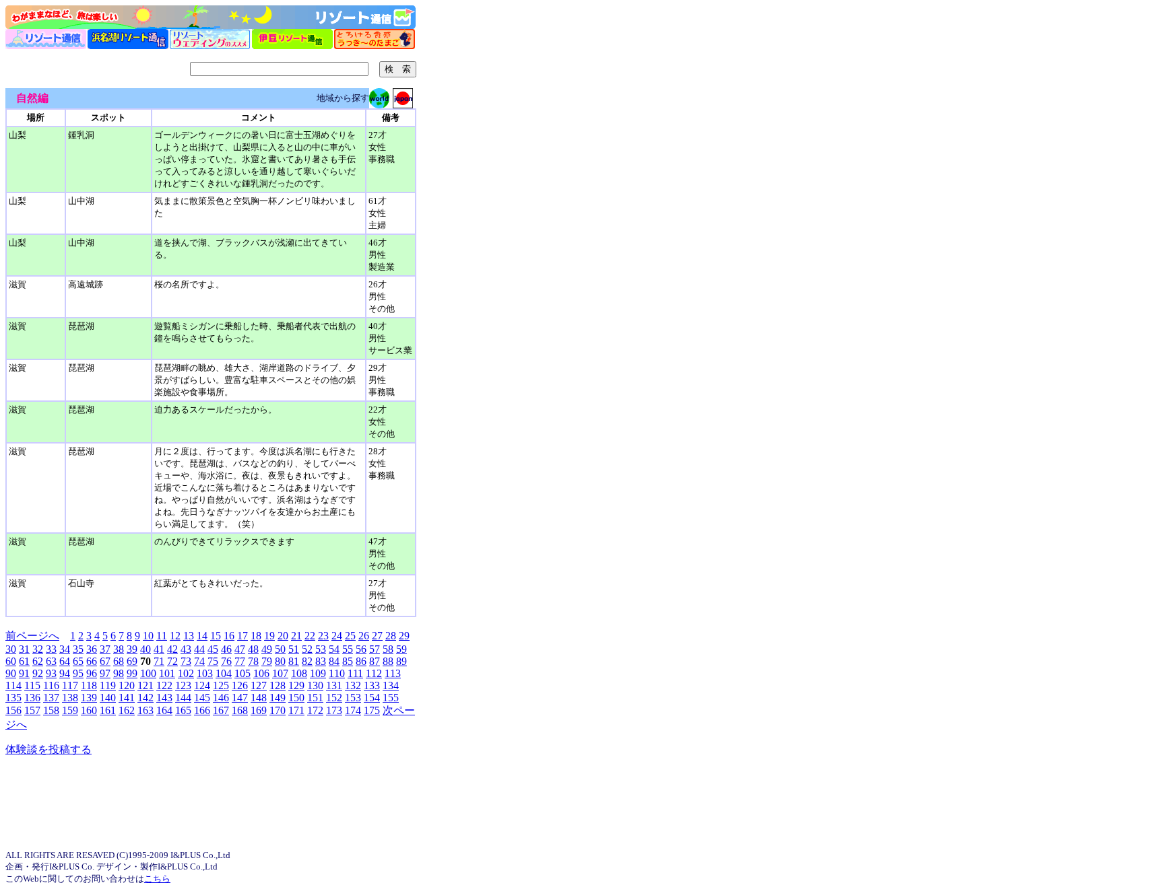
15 (215, 635)
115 (32, 685)
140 (108, 697)
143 (164, 697)
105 (242, 673)
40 (145, 649)
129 (296, 685)
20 (283, 635)
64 (64, 661)
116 (51, 685)
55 (347, 649)
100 (148, 673)
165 (183, 710)
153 (353, 697)
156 (13, 710)
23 (323, 635)
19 (269, 635)
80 (280, 661)
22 (309, 635)
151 (315, 697)
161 (108, 710)
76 (226, 661)
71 (159, 661)
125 (221, 685)
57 (374, 649)
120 (127, 685)
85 (347, 661)
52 (307, 649)
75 (212, 661)
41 (159, 649)
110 (337, 673)
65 (78, 661)
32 (37, 649)
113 (393, 673)
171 (296, 710)
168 (240, 710)
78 (253, 661)
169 (259, 710)
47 (239, 649)
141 (127, 697)
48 (253, 649)
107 (280, 673)
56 (361, 649)
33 (51, 649)
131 (334, 685)
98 (118, 673)
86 (361, 661)
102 (186, 673)
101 (167, 673)
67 (105, 661)
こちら (157, 879)
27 (377, 635)
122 (164, 685)
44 (199, 649)
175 (372, 710)
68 (118, 661)
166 (202, 710)
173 (334, 710)
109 (318, 673)
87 (374, 661)
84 (334, 661)
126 (240, 685)
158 (51, 710)
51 (293, 649)
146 (221, 697)
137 (51, 697)
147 (240, 697)
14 (202, 635)
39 (132, 649)
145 (202, 697)
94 (64, 673)
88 (388, 661)
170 (277, 710)
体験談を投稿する (48, 749)
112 (374, 673)
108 (299, 673)
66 (91, 661)
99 (132, 673)
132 (353, 685)
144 (183, 697)
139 (89, 697)
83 (320, 661)
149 (277, 697)
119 (108, 685)
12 (175, 635)
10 (148, 635)
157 (32, 710)
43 (186, 649)
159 (70, 710)
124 (202, 685)
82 (307, 661)
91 (24, 673)
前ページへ (32, 635)
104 (224, 673)
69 (132, 661)
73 (186, 661)
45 (212, 649)
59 (401, 649)
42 (172, 649)
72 (172, 661)
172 (315, 710)
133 (372, 685)
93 (51, 673)
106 (261, 673)
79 (266, 661)
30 (10, 649)
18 (256, 635)
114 (13, 685)
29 (404, 635)
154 (372, 697)
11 (161, 635)
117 (70, 685)
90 (10, 673)
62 (37, 661)
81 (293, 661)
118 (89, 685)
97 (105, 673)
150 (296, 697)
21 (296, 635)
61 (24, 661)
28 (390, 635)
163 (145, 710)
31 (24, 649)
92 (37, 673)
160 (89, 710)
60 (10, 661)
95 (78, 673)
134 (391, 685)
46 (226, 649)
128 (277, 685)
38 (118, 649)
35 (78, 649)
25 (350, 635)
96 (91, 673)
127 (259, 685)
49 (266, 649)
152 (334, 697)
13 (188, 635)
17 (242, 635)
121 (145, 685)
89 (401, 661)
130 (315, 685)
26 (363, 635)
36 (91, 649)
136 (32, 697)
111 (355, 673)
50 (280, 649)
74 (199, 661)
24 (336, 635)
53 (320, 649)
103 (205, 673)
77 (239, 661)
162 (127, 710)
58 (388, 649)
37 (105, 649)
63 (51, 661)
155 (391, 697)
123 (183, 685)
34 (64, 649)
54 (334, 649)
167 (221, 710)
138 (70, 697)
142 (145, 697)
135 (13, 697)
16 (229, 635)
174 (353, 710)
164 (164, 710)
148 (259, 697)
